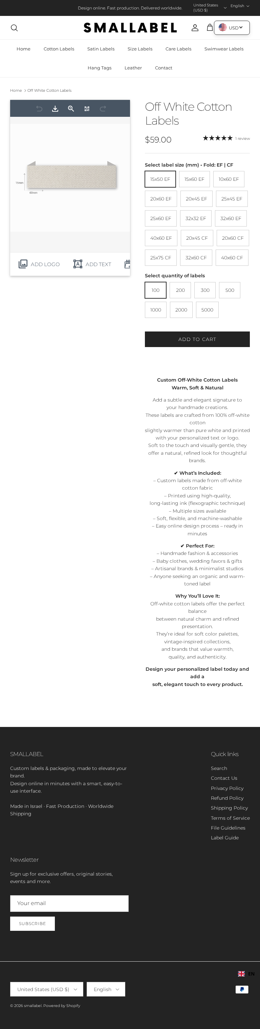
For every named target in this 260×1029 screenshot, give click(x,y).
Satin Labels (100, 48)
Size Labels (140, 48)
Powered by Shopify (61, 1005)
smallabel (33, 1005)
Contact (163, 67)
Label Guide (225, 838)
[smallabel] (130, 28)
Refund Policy (227, 798)
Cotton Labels (59, 48)
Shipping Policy (229, 808)
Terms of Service (230, 818)
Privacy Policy (227, 788)
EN (251, 973)
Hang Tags (99, 67)
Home (23, 48)
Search (219, 768)
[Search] (14, 28)
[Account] (193, 28)
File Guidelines (228, 828)
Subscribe (32, 923)
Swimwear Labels (223, 48)
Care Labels (178, 48)
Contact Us (224, 778)
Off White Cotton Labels (49, 90)
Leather (133, 67)
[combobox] (246, 974)
